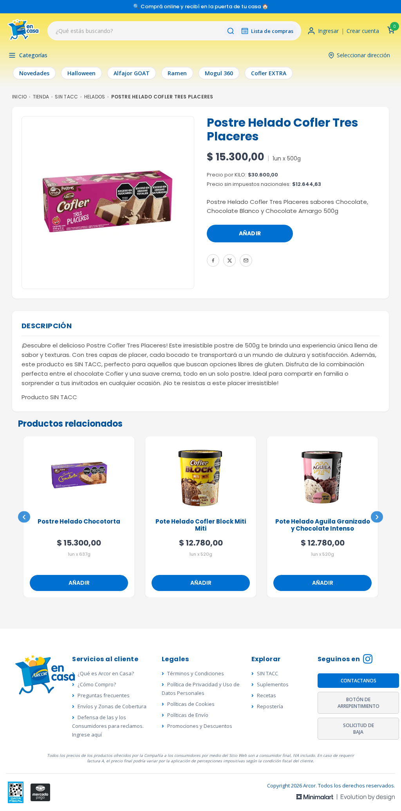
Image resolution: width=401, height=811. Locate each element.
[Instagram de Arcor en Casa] (367, 660)
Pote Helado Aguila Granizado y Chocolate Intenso (322, 525)
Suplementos (273, 684)
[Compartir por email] (246, 260)
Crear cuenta (363, 31)
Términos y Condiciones (195, 673)
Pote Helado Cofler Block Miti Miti (200, 525)
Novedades (34, 73)
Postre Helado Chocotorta (79, 522)
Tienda (41, 96)
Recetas (266, 695)
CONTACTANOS (358, 680)
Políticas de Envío (187, 714)
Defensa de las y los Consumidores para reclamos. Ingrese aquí (108, 726)
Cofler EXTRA (268, 73)
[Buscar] (230, 31)
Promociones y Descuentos (199, 725)
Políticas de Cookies (191, 703)
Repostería (270, 706)
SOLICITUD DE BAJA (358, 728)
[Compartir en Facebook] (213, 260)
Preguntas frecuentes (104, 695)
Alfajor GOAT (132, 73)
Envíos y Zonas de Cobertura (112, 706)
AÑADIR (250, 233)
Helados (94, 96)
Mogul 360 (219, 73)
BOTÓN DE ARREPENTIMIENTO (358, 702)
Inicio (19, 96)
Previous (24, 517)
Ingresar (328, 31)
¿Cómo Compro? (97, 684)
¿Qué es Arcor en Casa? (106, 673)
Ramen (177, 73)
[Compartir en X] (229, 260)
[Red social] (16, 792)
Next (377, 517)
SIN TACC (66, 96)
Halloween (81, 73)
